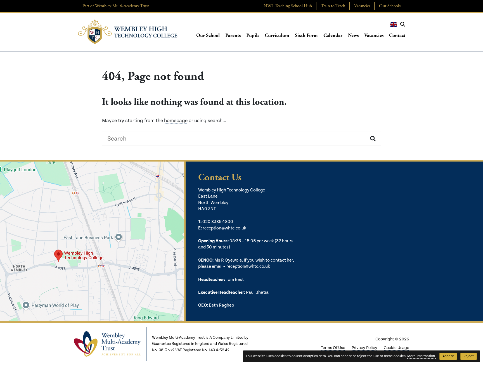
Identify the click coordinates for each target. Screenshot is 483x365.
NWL (288, 6)
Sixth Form (306, 35)
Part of (115, 6)
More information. (421, 356)
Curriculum (277, 35)
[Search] (402, 24)
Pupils (252, 35)
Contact (397, 35)
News (353, 35)
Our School (208, 35)
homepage (176, 121)
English (393, 24)
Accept (448, 356)
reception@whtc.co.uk (224, 228)
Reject (468, 356)
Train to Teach (333, 6)
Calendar (332, 35)
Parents (233, 35)
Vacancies (362, 6)
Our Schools (390, 6)
